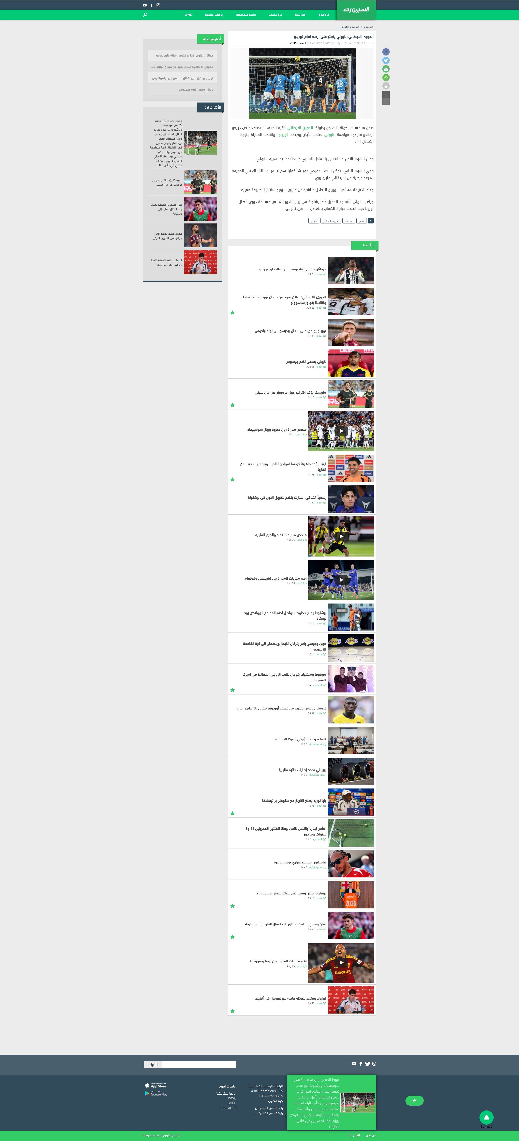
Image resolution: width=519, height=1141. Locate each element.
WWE (188, 14)
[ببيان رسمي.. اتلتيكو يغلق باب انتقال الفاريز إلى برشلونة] (351, 925)
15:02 (311, 713)
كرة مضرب (275, 14)
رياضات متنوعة (214, 14)
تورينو (283, 134)
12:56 (311, 805)
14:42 (304, 867)
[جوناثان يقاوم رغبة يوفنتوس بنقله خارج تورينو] (351, 270)
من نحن (371, 1134)
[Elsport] (356, 10)
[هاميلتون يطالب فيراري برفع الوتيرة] (351, 863)
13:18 (311, 898)
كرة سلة (300, 14)
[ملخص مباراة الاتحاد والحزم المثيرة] (341, 536)
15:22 (304, 744)
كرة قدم (323, 14)
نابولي (329, 134)
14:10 (311, 397)
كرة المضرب (319, 684)
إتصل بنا (355, 1134)
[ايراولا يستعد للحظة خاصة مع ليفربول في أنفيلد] (351, 1000)
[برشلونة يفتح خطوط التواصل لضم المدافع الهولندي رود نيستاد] (351, 617)
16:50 (311, 1003)
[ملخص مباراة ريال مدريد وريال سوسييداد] (341, 431)
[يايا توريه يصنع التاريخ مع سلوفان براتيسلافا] (351, 802)
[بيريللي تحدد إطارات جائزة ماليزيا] (351, 771)
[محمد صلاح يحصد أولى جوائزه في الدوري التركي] (200, 235)
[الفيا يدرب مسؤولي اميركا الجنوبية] (351, 740)
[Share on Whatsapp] (386, 77)
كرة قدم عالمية (350, 26)
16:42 (308, 839)
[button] (145, 15)
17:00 (311, 502)
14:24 (311, 335)
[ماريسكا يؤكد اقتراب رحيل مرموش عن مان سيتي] (351, 394)
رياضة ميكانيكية (246, 14)
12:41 (312, 654)
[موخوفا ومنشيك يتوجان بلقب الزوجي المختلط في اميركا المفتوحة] (351, 678)
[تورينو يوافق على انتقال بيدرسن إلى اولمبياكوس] (351, 332)
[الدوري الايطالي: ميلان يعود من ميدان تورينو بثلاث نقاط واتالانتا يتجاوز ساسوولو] (351, 301)
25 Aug (291, 539)
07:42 (291, 434)
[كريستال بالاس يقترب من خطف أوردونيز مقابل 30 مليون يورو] (351, 709)
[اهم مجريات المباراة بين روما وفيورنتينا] (341, 963)
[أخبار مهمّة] (232, 312)
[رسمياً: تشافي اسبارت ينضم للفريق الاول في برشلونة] (351, 499)
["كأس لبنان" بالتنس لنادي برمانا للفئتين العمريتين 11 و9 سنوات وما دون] (351, 833)
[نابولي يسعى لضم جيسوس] (351, 363)
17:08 (311, 474)
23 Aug (310, 307)
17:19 (311, 623)
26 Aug (310, 366)
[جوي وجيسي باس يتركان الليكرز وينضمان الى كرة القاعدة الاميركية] (351, 648)
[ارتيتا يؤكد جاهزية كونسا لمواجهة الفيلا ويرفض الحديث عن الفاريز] (351, 468)
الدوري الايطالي (300, 127)
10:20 (311, 274)
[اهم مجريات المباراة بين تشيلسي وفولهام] (341, 580)
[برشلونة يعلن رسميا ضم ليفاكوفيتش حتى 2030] (351, 894)
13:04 (308, 685)
